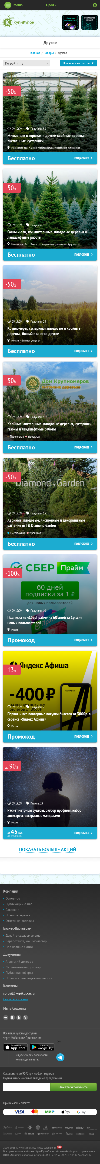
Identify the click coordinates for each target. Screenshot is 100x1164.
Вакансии (12, 910)
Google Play (42, 1047)
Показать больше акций (47, 849)
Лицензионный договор (23, 967)
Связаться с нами (15, 999)
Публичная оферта (19, 973)
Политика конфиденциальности (29, 978)
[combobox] (26, 63)
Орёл (50, 5)
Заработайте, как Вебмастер (26, 941)
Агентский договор (19, 961)
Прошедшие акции (19, 947)
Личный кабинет (95, 5)
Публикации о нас (19, 904)
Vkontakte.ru (12, 1017)
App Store (15, 1047)
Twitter (18, 1017)
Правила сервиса (18, 915)
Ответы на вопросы (20, 921)
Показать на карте (76, 63)
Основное (13, 898)
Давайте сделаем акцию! (23, 935)
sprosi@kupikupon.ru (19, 993)
